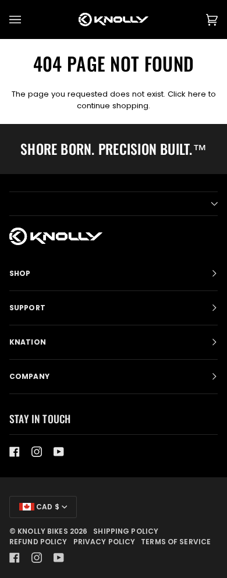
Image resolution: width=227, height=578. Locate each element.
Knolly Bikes (42, 531)
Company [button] (29, 376)
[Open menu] (26, 19)
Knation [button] (27, 342)
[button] (113, 204)
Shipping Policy (125, 531)
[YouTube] (59, 451)
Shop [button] (19, 273)
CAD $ (46, 507)
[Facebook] (14, 451)
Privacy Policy (104, 542)
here (197, 94)
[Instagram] (36, 451)
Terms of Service (176, 542)
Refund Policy (38, 542)
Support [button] (27, 308)
